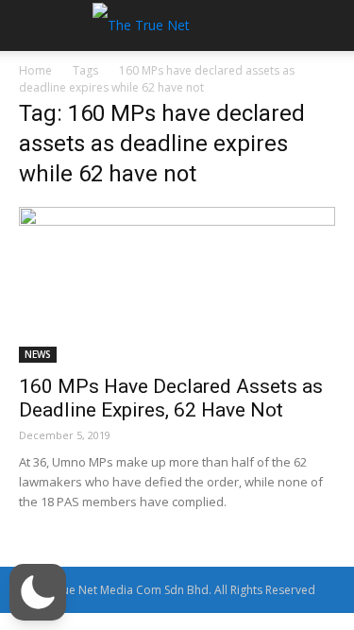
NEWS (38, 354)
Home (35, 70)
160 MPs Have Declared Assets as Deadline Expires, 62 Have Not (171, 398)
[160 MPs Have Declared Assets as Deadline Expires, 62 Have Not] (177, 285)
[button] (37, 592)
